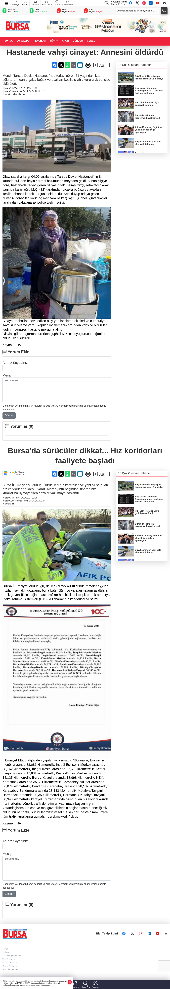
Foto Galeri (35, 5)
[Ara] (164, 10)
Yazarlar (25, 5)
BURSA (8, 40)
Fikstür (57, 5)
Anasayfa (16, 5)
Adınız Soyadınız (15, 363)
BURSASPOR (24, 40)
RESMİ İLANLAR (10, 970)
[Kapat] (70, 982)
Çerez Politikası (9, 966)
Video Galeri (47, 5)
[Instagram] (144, 2)
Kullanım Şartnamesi (11, 956)
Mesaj (6, 375)
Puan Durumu (67, 5)
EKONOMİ (40, 40)
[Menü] (6, 2)
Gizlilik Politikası (9, 963)
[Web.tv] (164, 2)
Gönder (9, 415)
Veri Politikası (8, 959)
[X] (137, 2)
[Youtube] (157, 2)
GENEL (91, 40)
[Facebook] (130, 2)
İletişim (5, 952)
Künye (5, 949)
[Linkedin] (150, 2)
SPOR (65, 40)
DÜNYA (54, 40)
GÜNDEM (78, 40)
